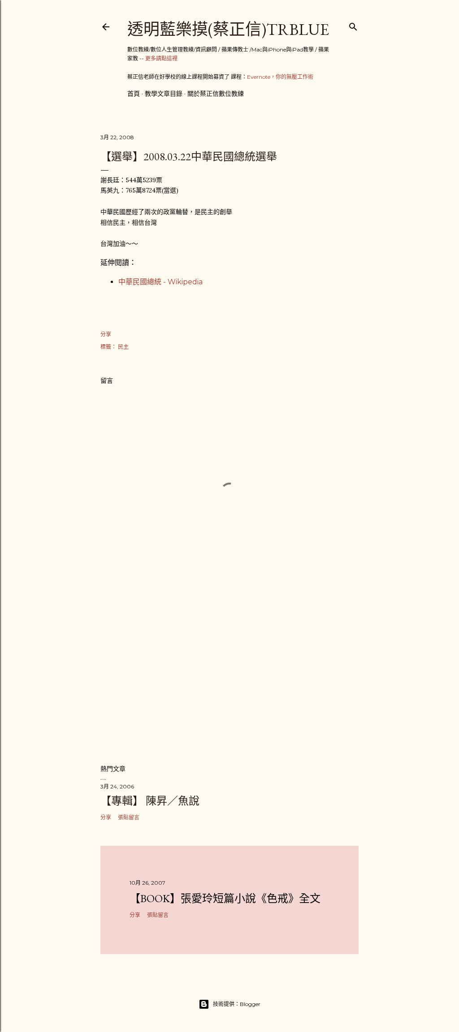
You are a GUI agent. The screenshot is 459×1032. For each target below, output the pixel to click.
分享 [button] (105, 334)
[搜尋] (353, 25)
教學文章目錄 (163, 94)
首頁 (133, 94)
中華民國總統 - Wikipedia (160, 282)
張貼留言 (128, 817)
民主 (123, 346)
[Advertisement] (229, 678)
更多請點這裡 (161, 58)
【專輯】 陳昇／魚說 (149, 801)
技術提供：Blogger (236, 1004)
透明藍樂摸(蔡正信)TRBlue (228, 29)
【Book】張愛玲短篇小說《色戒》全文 (225, 898)
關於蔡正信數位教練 (215, 94)
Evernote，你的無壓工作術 (280, 76)
